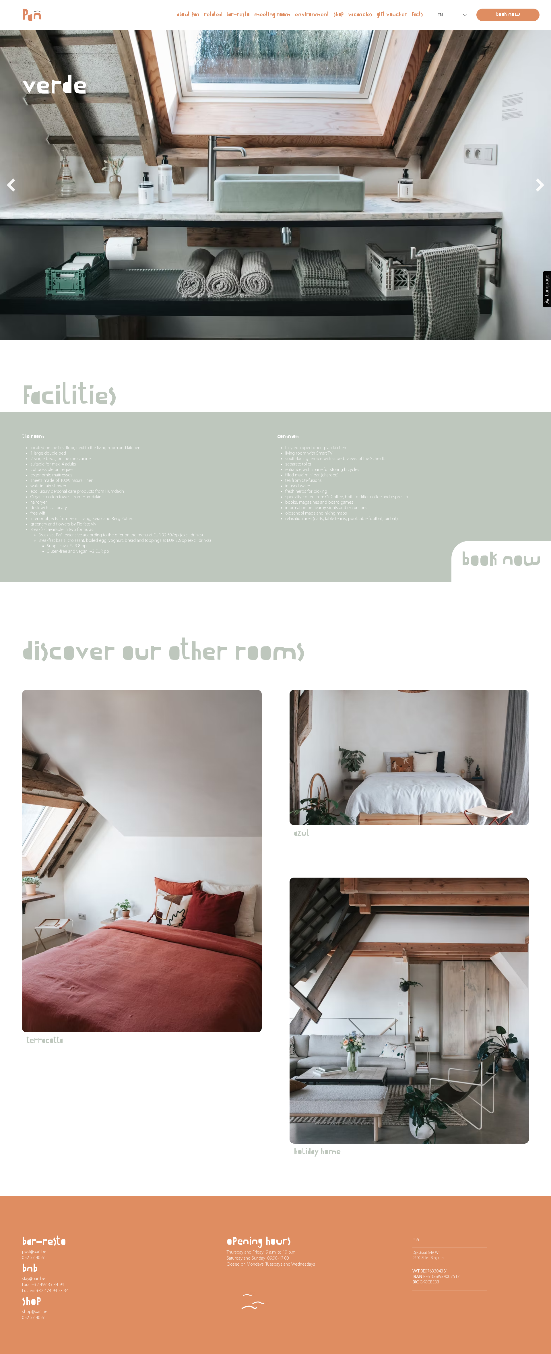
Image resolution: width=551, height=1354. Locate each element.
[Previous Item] (11, 184)
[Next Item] (540, 184)
